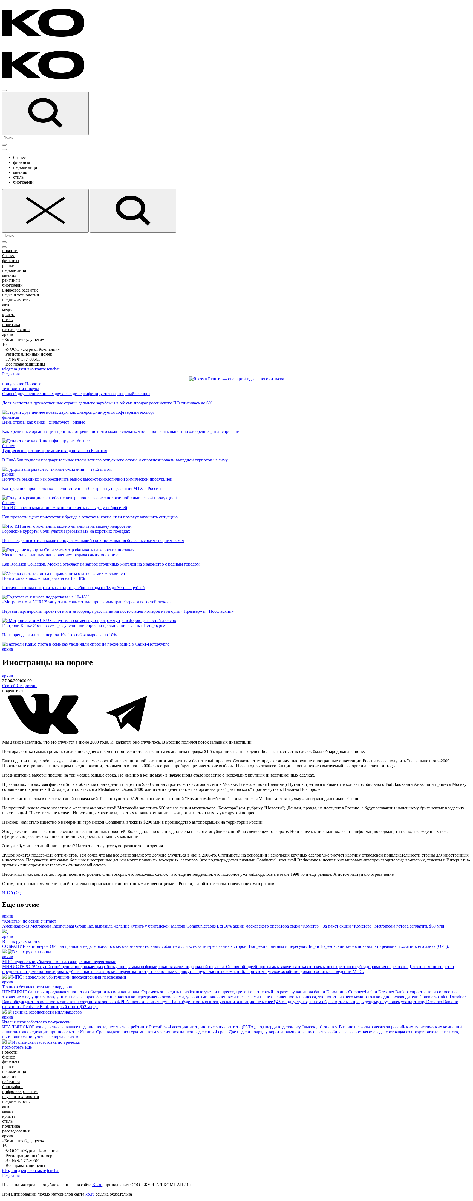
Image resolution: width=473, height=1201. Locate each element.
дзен (22, 369)
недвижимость (16, 300)
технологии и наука (20, 388)
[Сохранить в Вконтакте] (43, 733)
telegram (9, 369)
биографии (23, 182)
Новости (33, 383)
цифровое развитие (20, 290)
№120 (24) (11, 893)
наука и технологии (20, 295)
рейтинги (11, 280)
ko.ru (89, 1194)
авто (6, 305)
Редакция (11, 374)
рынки (8, 265)
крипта (8, 314)
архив (7, 334)
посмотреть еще (17, 1047)
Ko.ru (97, 1184)
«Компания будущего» (23, 339)
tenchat (53, 369)
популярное (13, 383)
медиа (7, 309)
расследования (16, 329)
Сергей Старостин (19, 685)
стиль (18, 177)
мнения (20, 172)
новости (10, 250)
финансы (21, 162)
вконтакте (36, 369)
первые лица (25, 167)
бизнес (19, 157)
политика (11, 324)
